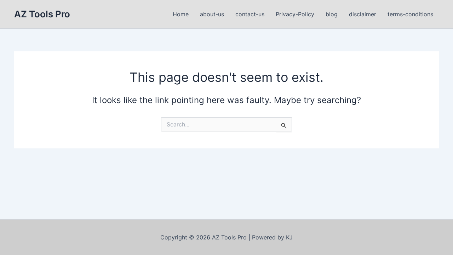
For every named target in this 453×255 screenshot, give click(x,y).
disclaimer (362, 14)
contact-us (249, 14)
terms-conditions (410, 14)
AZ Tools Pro (42, 13)
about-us (212, 14)
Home (181, 14)
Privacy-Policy (295, 14)
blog (332, 14)
